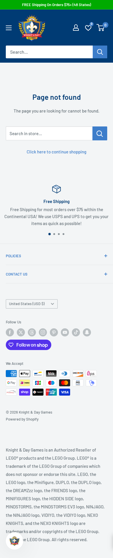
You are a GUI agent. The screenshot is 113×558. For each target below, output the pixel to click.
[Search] (100, 52)
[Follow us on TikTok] (76, 332)
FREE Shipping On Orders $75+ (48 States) (56, 4)
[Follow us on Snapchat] (87, 332)
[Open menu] (9, 28)
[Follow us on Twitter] (21, 332)
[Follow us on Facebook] (10, 332)
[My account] (76, 27)
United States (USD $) (27, 303)
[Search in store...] (99, 133)
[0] (100, 27)
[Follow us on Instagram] (43, 332)
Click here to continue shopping (56, 151)
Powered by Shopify (22, 419)
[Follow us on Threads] (32, 332)
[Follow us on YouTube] (65, 332)
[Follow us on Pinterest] (54, 332)
